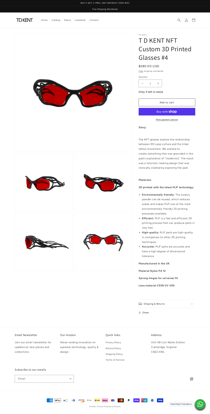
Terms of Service (115, 359)
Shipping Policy (114, 354)
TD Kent (100, 406)
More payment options (167, 119)
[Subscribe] (70, 379)
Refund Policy (113, 348)
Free (141, 71)
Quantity (143, 77)
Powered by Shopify (112, 406)
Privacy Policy (113, 342)
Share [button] (145, 312)
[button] (179, 20)
